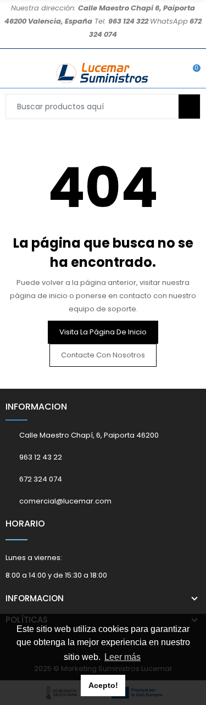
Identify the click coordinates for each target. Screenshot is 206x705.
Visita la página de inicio (103, 332)
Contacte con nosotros (103, 355)
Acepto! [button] (103, 685)
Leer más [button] (122, 657)
